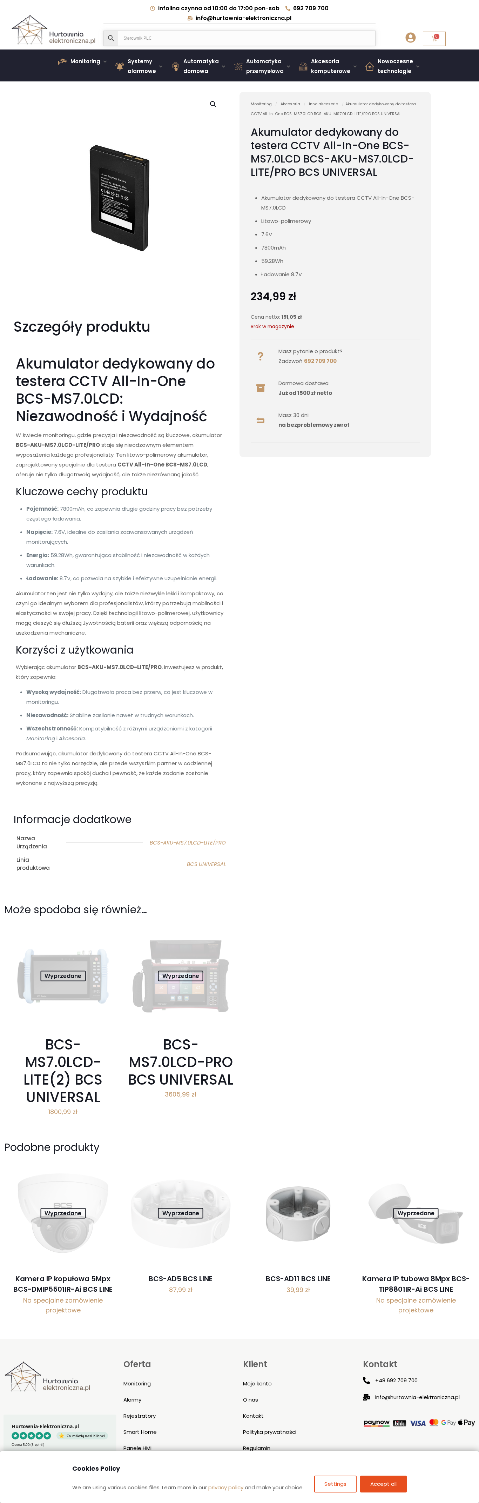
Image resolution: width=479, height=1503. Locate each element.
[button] (83, 61)
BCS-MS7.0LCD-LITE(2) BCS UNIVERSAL (62, 1071)
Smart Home (140, 1432)
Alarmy (132, 1399)
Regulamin (256, 1448)
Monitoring (261, 104)
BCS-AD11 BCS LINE (298, 1279)
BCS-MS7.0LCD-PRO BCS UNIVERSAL (181, 1062)
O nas (250, 1399)
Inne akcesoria (323, 104)
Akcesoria (290, 104)
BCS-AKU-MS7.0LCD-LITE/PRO (188, 842)
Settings (335, 1484)
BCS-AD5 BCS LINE (180, 1279)
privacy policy (225, 1487)
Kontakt (253, 1415)
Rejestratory (139, 1415)
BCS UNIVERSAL (206, 864)
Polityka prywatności (269, 1432)
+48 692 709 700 (396, 1380)
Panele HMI (137, 1448)
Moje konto (257, 1383)
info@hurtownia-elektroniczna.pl (417, 1397)
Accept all (383, 1484)
